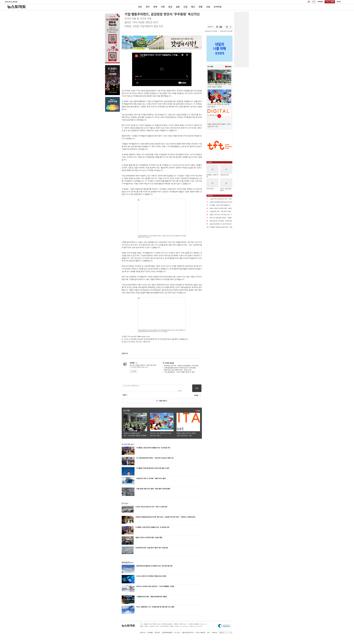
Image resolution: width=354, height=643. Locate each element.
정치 (148, 7)
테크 (193, 7)
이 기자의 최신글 (168, 363)
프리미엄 (217, 7)
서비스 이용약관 (200, 632)
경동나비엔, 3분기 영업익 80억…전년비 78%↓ (178, 370)
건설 (208, 7)
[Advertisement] (241, 39)
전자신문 (320, 1)
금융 (178, 7)
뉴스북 (134, 371)
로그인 (339, 1)
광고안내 (157, 632)
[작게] (230, 27)
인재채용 (150, 632)
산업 (185, 7)
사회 (163, 7)
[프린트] (217, 27)
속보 (140, 7)
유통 (200, 7)
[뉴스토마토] (16, 6)
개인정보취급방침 (167, 632)
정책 (155, 7)
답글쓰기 (210, 26)
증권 (170, 7)
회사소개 (142, 632)
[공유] (221, 27)
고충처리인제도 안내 (188, 632)
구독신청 (214, 632)
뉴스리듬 (210, 66)
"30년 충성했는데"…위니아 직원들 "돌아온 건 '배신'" (180, 372)
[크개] (227, 27)
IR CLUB (176, 632)
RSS (208, 632)
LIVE (313, 1)
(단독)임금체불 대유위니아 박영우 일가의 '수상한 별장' (180, 367)
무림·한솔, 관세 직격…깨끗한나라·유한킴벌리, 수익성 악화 (181, 365)
